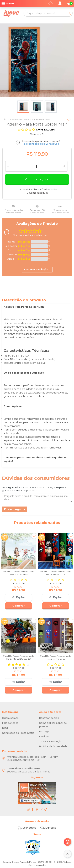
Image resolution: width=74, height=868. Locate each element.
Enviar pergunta (14, 509)
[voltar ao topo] (67, 854)
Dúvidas (44, 736)
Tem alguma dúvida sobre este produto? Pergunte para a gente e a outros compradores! (34, 489)
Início (4, 119)
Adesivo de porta (41, 119)
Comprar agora (37, 179)
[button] (18, 597)
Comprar (18, 605)
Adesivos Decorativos (19, 119)
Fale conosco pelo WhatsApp (41, 143)
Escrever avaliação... (37, 269)
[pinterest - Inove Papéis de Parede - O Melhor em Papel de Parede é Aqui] (37, 809)
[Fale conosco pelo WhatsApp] (67, 842)
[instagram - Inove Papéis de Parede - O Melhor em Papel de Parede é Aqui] (28, 809)
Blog (5, 727)
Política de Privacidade (53, 746)
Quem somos (10, 718)
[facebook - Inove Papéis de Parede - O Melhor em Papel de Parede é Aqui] (32, 809)
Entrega (44, 731)
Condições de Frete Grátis (18, 732)
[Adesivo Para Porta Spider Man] (37, 60)
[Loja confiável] (32, 847)
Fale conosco (10, 723)
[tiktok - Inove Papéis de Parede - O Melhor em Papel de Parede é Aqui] (45, 809)
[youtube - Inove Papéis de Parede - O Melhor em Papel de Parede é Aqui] (41, 809)
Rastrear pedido (49, 718)
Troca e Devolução (50, 741)
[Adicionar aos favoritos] (69, 116)
